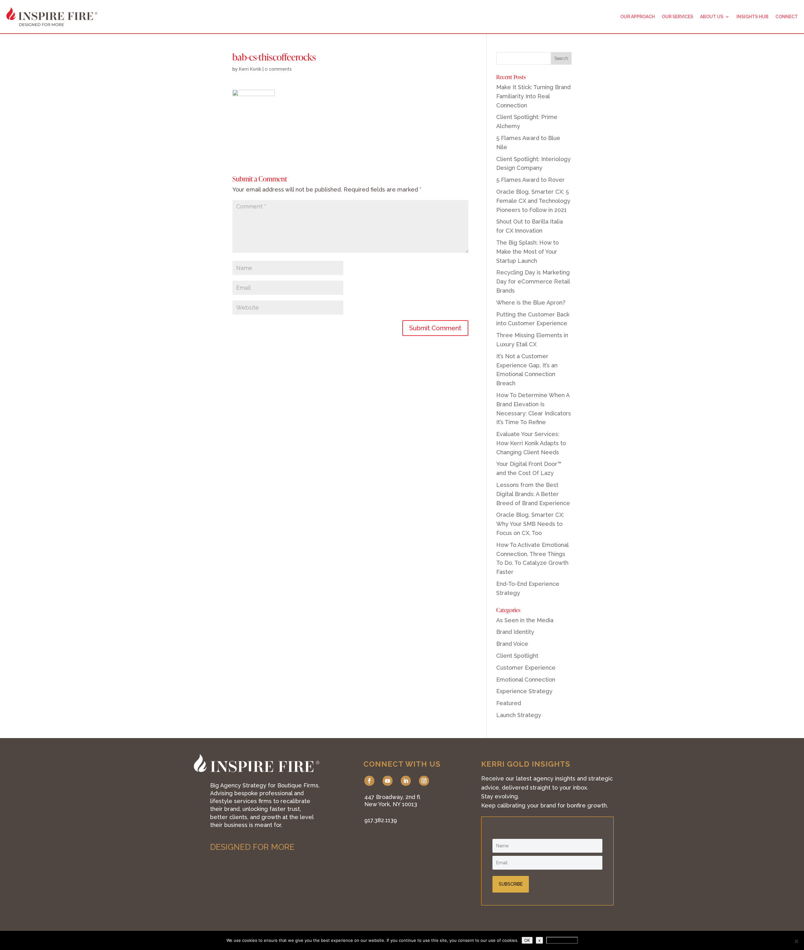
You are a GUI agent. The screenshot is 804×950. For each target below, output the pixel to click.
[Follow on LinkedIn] (406, 781)
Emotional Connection (525, 679)
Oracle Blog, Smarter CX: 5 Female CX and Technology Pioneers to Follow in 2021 (533, 200)
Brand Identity (515, 632)
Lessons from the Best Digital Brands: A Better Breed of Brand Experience (533, 494)
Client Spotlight (517, 655)
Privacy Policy (562, 940)
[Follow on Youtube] (388, 781)
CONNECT (786, 16)
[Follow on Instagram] (424, 781)
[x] (796, 941)
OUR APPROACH (637, 16)
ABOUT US (711, 16)
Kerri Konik (250, 69)
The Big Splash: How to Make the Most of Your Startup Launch (527, 251)
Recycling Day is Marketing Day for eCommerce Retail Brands (533, 281)
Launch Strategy (518, 715)
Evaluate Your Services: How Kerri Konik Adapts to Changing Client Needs (531, 443)
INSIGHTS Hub (752, 16)
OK (527, 940)
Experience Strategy (524, 691)
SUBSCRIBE (511, 884)
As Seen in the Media (524, 620)
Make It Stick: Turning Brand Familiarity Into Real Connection (533, 96)
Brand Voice (512, 643)
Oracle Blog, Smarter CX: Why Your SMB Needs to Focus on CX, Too (530, 523)
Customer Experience (526, 667)
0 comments (278, 69)
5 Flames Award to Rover (530, 179)
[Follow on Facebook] (369, 781)
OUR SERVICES (677, 16)
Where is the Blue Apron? (530, 302)
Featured (508, 703)
